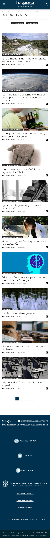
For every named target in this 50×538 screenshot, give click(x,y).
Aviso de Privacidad (25, 501)
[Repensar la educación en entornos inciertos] (25, 332)
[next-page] (32, 398)
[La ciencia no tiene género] (25, 299)
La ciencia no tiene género (18, 313)
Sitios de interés (25, 508)
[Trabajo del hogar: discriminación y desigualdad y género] (25, 119)
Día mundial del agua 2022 (12, 165)
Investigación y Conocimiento (12, 54)
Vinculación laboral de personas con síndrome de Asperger (24, 279)
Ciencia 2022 (7, 309)
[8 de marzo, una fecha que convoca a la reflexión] (25, 227)
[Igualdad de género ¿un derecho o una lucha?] (25, 191)
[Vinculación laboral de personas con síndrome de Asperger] (25, 263)
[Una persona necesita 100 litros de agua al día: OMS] (25, 155)
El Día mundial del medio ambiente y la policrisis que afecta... (24, 60)
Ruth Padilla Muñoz (8, 64)
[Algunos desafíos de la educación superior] (25, 368)
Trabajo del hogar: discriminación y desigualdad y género (23, 135)
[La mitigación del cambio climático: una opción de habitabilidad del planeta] (25, 80)
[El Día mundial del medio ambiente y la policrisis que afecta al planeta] (25, 44)
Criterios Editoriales (25, 494)
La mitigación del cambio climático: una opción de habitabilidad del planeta (24, 97)
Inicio (4, 12)
